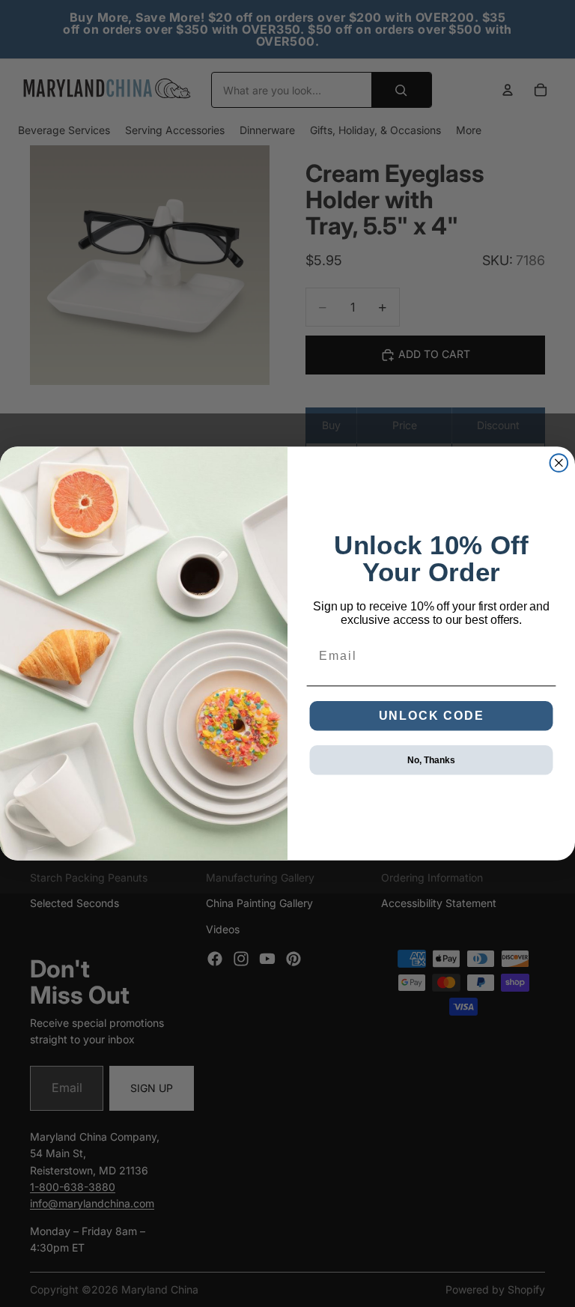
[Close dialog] (559, 463)
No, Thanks (430, 760)
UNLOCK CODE (431, 715)
